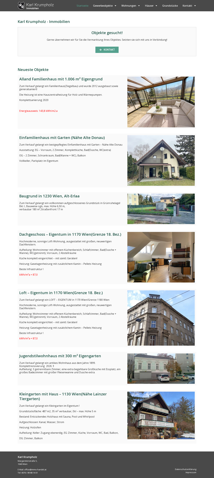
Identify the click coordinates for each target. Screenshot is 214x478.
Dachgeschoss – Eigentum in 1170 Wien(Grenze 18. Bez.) (70, 234)
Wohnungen (128, 5)
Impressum (191, 472)
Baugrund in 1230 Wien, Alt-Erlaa (49, 195)
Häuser (149, 5)
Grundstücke (170, 5)
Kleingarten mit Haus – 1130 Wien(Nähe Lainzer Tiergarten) (63, 396)
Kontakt (187, 5)
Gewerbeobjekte (103, 5)
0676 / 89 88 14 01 (29, 472)
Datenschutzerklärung (185, 469)
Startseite (82, 5)
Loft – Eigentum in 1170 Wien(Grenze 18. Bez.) (61, 292)
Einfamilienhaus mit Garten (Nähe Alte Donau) (62, 137)
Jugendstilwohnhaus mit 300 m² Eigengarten (60, 355)
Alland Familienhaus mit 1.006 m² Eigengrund (61, 78)
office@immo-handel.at (35, 469)
